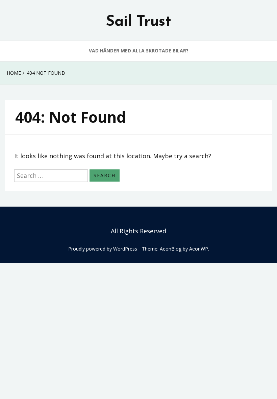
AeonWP (198, 248)
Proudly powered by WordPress (102, 248)
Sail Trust (138, 22)
